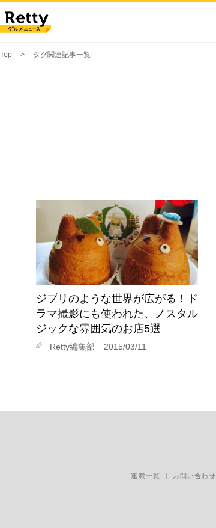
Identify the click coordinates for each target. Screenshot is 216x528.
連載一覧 (145, 475)
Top (6, 54)
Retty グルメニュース (25, 22)
